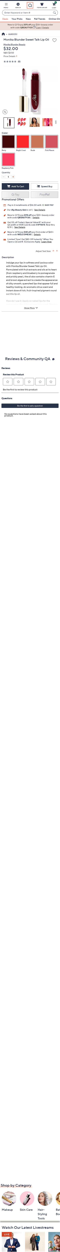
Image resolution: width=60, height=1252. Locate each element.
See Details (39, 210)
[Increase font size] (53, 251)
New (28, 18)
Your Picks (17, 18)
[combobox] (27, 13)
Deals (5, 18)
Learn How (46, 241)
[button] (6, 6)
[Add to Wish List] (54, 40)
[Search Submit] (55, 12)
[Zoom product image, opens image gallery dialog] (4, 111)
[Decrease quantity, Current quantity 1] (3, 177)
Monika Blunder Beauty (14, 44)
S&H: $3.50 (8, 52)
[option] (30, 26)
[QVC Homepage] (3, 34)
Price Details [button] (9, 56)
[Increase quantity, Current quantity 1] (13, 177)
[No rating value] (10, 61)
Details (36, 217)
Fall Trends (39, 18)
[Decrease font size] (57, 251)
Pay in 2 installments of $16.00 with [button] (25, 205)
